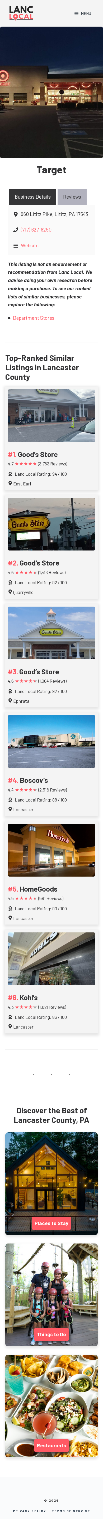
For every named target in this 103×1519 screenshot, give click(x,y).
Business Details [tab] (33, 197)
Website (30, 245)
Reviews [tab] (72, 197)
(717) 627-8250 (36, 230)
